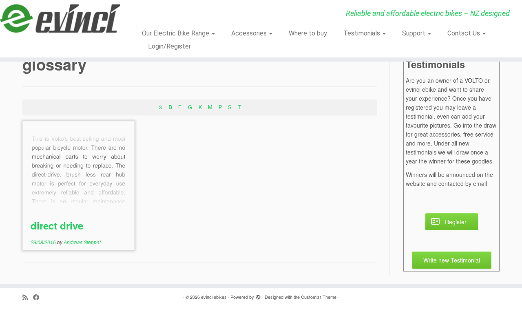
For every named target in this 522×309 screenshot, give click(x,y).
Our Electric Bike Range (176, 33)
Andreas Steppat (82, 241)
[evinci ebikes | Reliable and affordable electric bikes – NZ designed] (60, 18)
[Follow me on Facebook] (38, 297)
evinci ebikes (214, 297)
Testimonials (362, 33)
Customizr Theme (318, 297)
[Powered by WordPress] (258, 295)
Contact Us (464, 33)
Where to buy (308, 33)
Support (414, 33)
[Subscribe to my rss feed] (27, 297)
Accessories (249, 33)
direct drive (57, 225)
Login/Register (169, 46)
